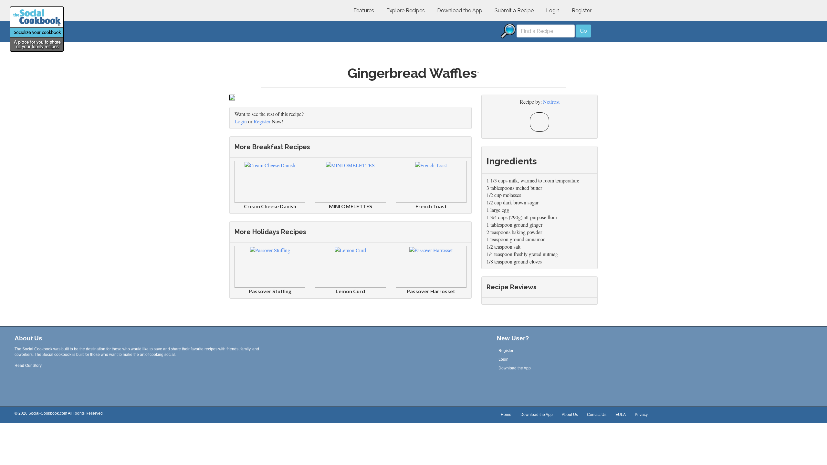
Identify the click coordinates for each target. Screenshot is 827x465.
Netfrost (551, 101)
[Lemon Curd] (350, 249)
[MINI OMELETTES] (350, 164)
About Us (570, 415)
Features (363, 10)
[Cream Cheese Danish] (270, 164)
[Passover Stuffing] (270, 249)
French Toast (431, 206)
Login (553, 10)
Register (581, 10)
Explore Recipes (405, 10)
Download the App (459, 10)
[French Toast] (431, 164)
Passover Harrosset (431, 291)
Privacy (641, 415)
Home (506, 415)
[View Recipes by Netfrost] (539, 122)
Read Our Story (28, 365)
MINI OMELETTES (350, 206)
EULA (620, 415)
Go (583, 31)
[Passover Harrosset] (431, 249)
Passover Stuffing (270, 291)
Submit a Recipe (514, 10)
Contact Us (596, 415)
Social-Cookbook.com (47, 413)
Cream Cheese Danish (270, 206)
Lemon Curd (350, 291)
